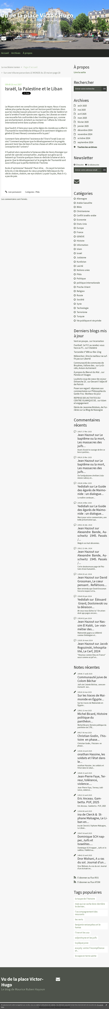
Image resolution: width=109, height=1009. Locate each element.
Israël (79, 253)
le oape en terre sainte (85, 955)
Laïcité (80, 266)
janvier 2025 (83, 126)
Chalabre (93, 347)
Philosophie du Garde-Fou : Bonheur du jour (90, 392)
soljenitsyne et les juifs (86, 937)
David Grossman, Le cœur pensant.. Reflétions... (92, 581)
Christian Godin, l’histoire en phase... (91, 737)
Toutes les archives (87, 147)
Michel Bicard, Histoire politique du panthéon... (92, 717)
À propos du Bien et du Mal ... (87, 372)
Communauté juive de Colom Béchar (92, 679)
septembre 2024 (85, 142)
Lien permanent (14, 192)
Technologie (83, 308)
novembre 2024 (85, 134)
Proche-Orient (83, 287)
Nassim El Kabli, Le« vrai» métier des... (91, 625)
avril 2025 (82, 114)
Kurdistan (81, 261)
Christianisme (83, 211)
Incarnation (98, 341)
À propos (27, 52)
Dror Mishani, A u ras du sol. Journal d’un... (91, 860)
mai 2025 (82, 109)
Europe (80, 228)
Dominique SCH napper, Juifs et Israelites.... (91, 840)
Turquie (80, 316)
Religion (81, 291)
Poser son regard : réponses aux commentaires (89, 389)
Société (80, 299)
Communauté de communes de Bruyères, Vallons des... (89, 364)
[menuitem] (6, 53)
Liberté (87, 358)
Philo (37, 192)
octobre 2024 (84, 138)
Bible (79, 207)
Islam (79, 249)
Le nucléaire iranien (10, 67)
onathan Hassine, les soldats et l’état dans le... (91, 758)
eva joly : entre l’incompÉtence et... (89, 949)
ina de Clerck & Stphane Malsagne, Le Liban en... (92, 818)
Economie (81, 219)
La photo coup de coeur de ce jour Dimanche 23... (90, 380)
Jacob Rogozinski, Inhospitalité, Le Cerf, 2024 (92, 647)
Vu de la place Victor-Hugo (37, 15)
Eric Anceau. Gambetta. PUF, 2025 (89, 800)
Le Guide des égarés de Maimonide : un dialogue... (91, 490)
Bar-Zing (97, 351)
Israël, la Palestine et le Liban (33, 89)
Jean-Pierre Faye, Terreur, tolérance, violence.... (91, 780)
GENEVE (80, 236)
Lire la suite (80, 72)
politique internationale (88, 282)
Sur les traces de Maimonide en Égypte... (91, 697)
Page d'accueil (30, 67)
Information (82, 244)
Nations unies (83, 270)
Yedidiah (83, 486)
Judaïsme (81, 257)
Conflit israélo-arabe (86, 215)
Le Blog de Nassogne (93, 409)
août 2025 (82, 105)
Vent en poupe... (81, 341)
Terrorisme (82, 312)
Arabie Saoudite (84, 202)
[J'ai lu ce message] (106, 1005)
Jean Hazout (85, 435)
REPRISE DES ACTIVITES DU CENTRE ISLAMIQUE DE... (87, 399)
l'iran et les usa (82, 932)
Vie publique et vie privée (89, 320)
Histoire (80, 240)
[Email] (3, 38)
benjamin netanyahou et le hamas (87, 926)
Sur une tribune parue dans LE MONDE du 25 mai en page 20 (31, 72)
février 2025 (83, 122)
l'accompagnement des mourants (86, 913)
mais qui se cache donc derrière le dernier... (90, 905)
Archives (15, 52)
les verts (79, 919)
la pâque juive (81, 942)
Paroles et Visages (82, 374)
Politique (81, 278)
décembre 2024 (85, 130)
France (80, 232)
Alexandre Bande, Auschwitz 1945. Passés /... (92, 535)
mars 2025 (82, 118)
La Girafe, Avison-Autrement (89, 367)
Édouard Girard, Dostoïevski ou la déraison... (92, 603)
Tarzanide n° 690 (81, 351)
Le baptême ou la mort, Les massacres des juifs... (91, 440)
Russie (80, 295)
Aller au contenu (8, 2)
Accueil (5, 52)
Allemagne (82, 198)
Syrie (79, 303)
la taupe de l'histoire (85, 898)
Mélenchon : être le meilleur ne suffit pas (91, 357)
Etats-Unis (82, 223)
